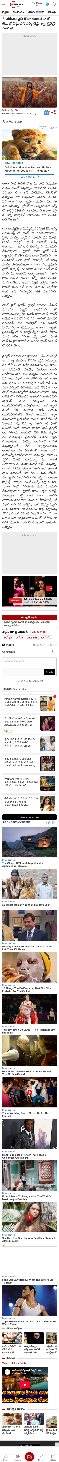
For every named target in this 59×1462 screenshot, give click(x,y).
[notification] (54, 4)
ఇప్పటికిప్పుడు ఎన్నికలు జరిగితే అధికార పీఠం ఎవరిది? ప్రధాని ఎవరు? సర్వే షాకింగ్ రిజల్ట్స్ (32, 1349)
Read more (15, 601)
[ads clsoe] (57, 1444)
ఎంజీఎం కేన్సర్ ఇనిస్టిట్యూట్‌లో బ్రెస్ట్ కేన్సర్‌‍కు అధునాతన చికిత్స (34, 1430)
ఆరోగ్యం (52, 12)
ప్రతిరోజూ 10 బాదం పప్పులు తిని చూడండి (12, 1430)
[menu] (5, 4)
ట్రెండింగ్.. (46, 638)
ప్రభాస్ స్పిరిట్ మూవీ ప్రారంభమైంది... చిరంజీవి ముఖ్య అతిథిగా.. (27, 624)
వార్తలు (5, 12)
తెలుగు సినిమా (36, 12)
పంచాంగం (18, 12)
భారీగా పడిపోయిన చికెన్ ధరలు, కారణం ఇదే (11, 1349)
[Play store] (48, 4)
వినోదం (19, 638)
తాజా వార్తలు (14, 1328)
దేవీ (16, 110)
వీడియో (11, 1358)
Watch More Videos (16, 1364)
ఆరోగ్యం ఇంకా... (16, 1409)
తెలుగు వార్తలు (39, 632)
